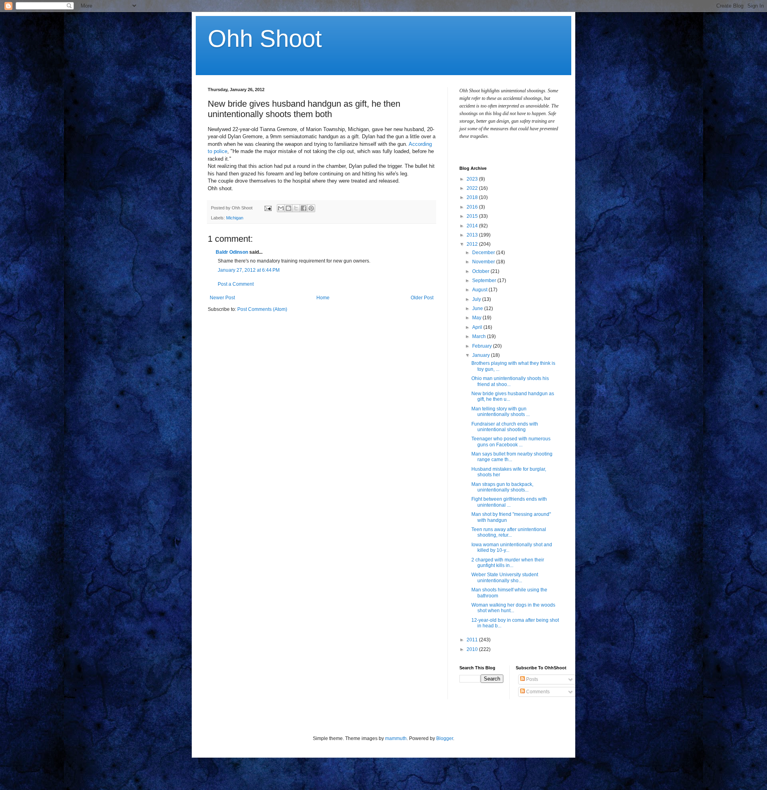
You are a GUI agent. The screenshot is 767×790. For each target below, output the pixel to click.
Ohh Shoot (265, 38)
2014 (473, 226)
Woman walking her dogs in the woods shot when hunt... (513, 607)
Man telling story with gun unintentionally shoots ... (500, 411)
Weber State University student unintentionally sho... (504, 577)
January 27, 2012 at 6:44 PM (249, 270)
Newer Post (222, 297)
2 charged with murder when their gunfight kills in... (507, 562)
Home (323, 297)
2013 (473, 235)
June (478, 308)
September (484, 280)
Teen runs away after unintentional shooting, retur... (508, 532)
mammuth (396, 738)
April (477, 327)
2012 (473, 244)
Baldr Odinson (232, 252)
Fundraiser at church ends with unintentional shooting (504, 426)
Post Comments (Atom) (262, 309)
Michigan (234, 217)
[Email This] (281, 208)
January (481, 355)
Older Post (422, 297)
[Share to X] (296, 208)
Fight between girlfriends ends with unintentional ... (509, 501)
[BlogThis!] (288, 208)
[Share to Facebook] (304, 208)
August (480, 290)
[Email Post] (267, 207)
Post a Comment (236, 284)
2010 (473, 649)
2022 (473, 188)
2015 (473, 216)
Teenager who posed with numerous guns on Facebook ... (510, 441)
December (484, 252)
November (484, 262)
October (481, 271)
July (477, 299)
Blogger (444, 738)
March (479, 336)
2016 (473, 207)
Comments (537, 691)
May (477, 317)
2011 (473, 640)
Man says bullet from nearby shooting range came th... (511, 456)
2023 (473, 179)
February (482, 346)
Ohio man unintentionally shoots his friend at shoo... (510, 381)
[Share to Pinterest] (311, 208)
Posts (531, 679)
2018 (473, 197)
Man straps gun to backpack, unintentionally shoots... (502, 487)
